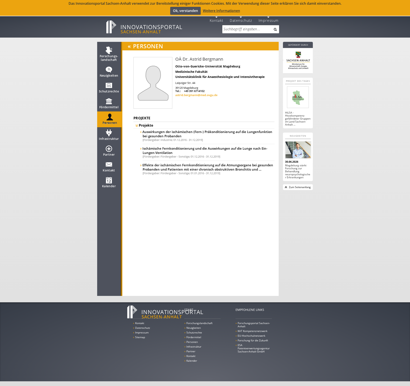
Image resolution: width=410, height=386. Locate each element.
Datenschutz (241, 20)
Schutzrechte (109, 91)
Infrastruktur (109, 139)
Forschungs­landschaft (109, 58)
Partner (109, 154)
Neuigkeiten (109, 75)
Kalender (109, 186)
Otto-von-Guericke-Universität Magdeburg (207, 66)
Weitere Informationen (221, 10)
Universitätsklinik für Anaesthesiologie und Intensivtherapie (220, 77)
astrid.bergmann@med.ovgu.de (196, 95)
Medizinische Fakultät (191, 72)
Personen (109, 123)
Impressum (269, 20)
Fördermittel (109, 107)
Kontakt (216, 20)
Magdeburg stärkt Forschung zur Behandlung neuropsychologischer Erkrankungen (297, 171)
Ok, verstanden (185, 10)
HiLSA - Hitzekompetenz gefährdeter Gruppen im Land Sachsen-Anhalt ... (297, 118)
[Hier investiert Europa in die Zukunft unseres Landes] (298, 60)
